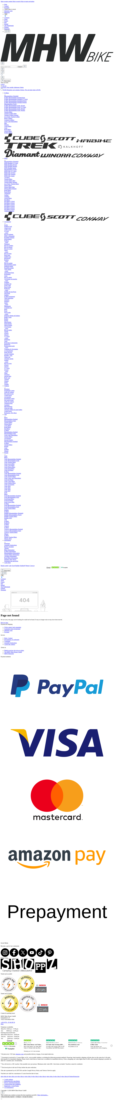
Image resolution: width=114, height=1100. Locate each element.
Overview (4, 87)
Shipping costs (8, 11)
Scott (13, 565)
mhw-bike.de (4, 1076)
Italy (5, 22)
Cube (10, 565)
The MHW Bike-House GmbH (13, 652)
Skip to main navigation (27, 1)
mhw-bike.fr (28, 1076)
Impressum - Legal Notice (11, 1086)
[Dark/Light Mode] (7, 31)
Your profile (10, 87)
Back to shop (4, 622)
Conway (32, 565)
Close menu (7, 81)
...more (6, 233)
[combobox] (9, 67)
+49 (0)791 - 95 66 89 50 (8, 1022)
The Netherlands (9, 25)
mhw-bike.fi (57, 1076)
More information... (42, 1095)
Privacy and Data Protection (12, 1082)
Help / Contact (8, 638)
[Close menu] (5, 160)
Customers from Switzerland (12, 629)
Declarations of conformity (11, 639)
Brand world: (4, 565)
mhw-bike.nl (50, 1076)
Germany (7, 17)
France (6, 21)
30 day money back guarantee (12, 627)
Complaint (7, 641)
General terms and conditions (12, 1084)
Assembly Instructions (10, 643)
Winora (27, 565)
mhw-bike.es (20, 1076)
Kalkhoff (22, 565)
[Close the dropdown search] (25, 66)
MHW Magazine (9, 653)
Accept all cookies (27, 1096)
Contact (6, 6)
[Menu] (2, 63)
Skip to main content (7, 1)
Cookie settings (8, 1079)
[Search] (2, 72)
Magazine (7, 12)
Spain (5, 19)
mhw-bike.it (35, 1076)
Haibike (17, 565)
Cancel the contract (9, 644)
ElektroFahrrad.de (74, 1076)
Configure (18, 1096)
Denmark (7, 29)
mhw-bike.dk (65, 1076)
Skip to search (17, 1)
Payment (6, 7)
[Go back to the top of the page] (2, 1092)
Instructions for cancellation (12, 1081)
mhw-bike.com (12, 1076)
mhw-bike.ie (42, 1076)
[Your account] (2, 77)
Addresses (17, 87)
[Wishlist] (2, 75)
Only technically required (7, 1096)
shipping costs (20, 1054)
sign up (4, 86)
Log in (2, 84)
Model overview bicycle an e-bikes (14, 650)
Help (5, 4)
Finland (6, 27)
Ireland (6, 24)
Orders (22, 87)
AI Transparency (9, 1087)
